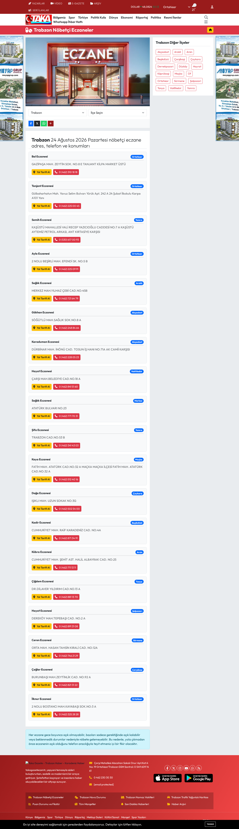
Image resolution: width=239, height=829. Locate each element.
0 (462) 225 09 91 (68, 269)
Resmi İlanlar (172, 17)
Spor (72, 17)
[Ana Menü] (206, 22)
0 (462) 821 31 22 (68, 685)
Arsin (189, 52)
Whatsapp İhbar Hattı (68, 22)
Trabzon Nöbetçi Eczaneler (48, 797)
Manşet (125, 817)
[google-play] (198, 778)
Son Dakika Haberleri (137, 804)
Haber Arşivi (179, 804)
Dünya (113, 17)
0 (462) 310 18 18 (68, 172)
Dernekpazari (165, 66)
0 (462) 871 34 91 (68, 538)
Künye (29, 817)
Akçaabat (163, 52)
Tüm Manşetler (87, 804)
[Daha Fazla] (51, 124)
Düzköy (183, 66)
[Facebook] (167, 768)
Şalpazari (195, 81)
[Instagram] (180, 768)
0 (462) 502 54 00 (69, 508)
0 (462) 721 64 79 (68, 298)
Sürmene (179, 81)
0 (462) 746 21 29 (68, 655)
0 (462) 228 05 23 (69, 357)
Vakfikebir (175, 88)
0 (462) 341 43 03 (69, 445)
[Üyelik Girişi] (210, 7)
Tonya (160, 88)
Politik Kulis (98, 17)
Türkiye (83, 17)
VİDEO (58, 3)
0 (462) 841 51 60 (68, 386)
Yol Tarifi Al (43, 172)
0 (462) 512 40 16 (68, 479)
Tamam (210, 824)
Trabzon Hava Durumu (93, 797)
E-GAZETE (78, 3)
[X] (174, 768)
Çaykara (196, 59)
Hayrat (197, 66)
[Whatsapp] (192, 768)
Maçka (178, 73)
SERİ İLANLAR (41, 10)
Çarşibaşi (179, 59)
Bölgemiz (59, 17)
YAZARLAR (38, 3)
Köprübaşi (163, 73)
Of (189, 73)
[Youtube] (186, 768)
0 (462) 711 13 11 (67, 567)
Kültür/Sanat (112, 817)
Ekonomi (127, 17)
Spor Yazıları (139, 817)
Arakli (177, 52)
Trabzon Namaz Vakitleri (140, 797)
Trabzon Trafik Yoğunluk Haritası (189, 797)
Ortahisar (163, 81)
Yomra (191, 88)
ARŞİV (97, 3)
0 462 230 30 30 (103, 777)
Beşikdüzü (163, 59)
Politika (156, 17)
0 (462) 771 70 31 (68, 416)
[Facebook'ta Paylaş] (31, 124)
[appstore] (167, 778)
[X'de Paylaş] (37, 124)
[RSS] (199, 768)
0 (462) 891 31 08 (68, 626)
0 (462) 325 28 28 (69, 714)
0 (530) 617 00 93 (69, 239)
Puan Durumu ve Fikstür (46, 804)
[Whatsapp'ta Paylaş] (44, 124)
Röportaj (142, 17)
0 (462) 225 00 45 (69, 206)
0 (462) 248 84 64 (69, 327)
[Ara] (206, 17)
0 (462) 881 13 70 (68, 597)
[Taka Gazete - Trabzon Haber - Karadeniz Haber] (39, 19)
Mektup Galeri (95, 817)
